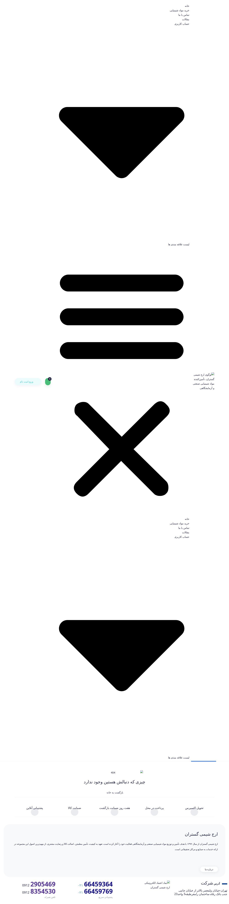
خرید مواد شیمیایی (179, 10)
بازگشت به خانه (114, 792)
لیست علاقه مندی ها (178, 244)
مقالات (185, 19)
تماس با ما (183, 14)
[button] (121, 381)
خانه (187, 6)
